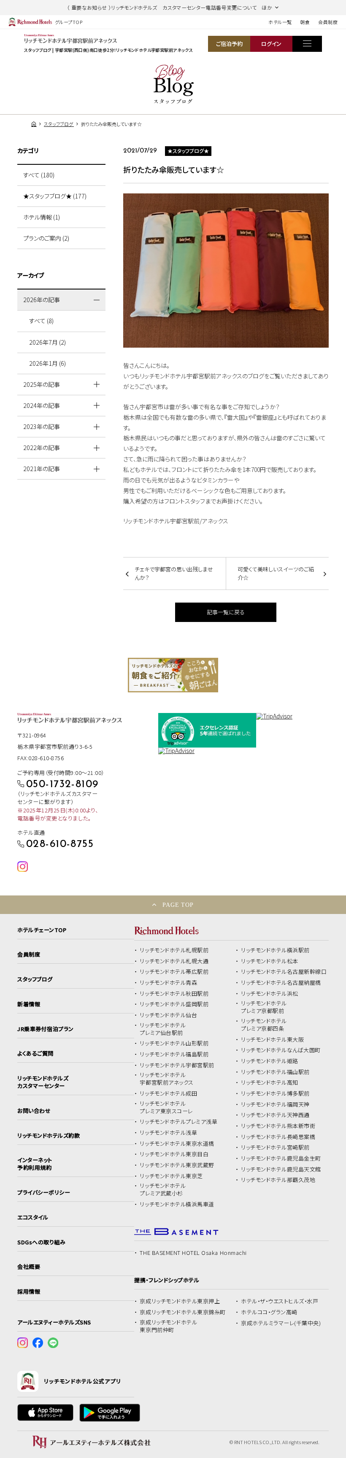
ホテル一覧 (280, 22)
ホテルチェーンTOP (41, 930)
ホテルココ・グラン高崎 (269, 1312)
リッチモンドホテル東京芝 (171, 1176)
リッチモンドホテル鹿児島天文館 (281, 1169)
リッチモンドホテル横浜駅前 (275, 950)
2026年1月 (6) (47, 363)
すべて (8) (41, 320)
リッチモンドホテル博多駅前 (275, 1093)
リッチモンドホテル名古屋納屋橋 (281, 982)
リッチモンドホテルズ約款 (48, 1135)
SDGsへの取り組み (41, 1242)
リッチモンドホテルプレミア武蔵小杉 (163, 1189)
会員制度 (328, 22)
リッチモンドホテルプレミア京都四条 (264, 1024)
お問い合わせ (34, 1111)
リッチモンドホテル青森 (168, 982)
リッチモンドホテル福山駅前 (275, 1072)
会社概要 (28, 1266)
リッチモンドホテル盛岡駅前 (174, 1004)
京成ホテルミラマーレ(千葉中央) (281, 1323)
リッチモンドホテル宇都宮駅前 (177, 1065)
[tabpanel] (173, 675)
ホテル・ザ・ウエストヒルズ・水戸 (279, 1301)
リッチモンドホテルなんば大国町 (281, 1050)
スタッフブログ (35, 979)
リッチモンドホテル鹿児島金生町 (281, 1158)
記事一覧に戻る (226, 612)
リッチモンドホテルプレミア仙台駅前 (163, 1029)
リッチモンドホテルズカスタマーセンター (42, 1082)
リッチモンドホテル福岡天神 (275, 1104)
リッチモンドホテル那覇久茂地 (278, 1180)
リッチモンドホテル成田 (168, 1093)
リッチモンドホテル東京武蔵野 (177, 1165)
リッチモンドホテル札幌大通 (174, 961)
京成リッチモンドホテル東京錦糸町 (182, 1312)
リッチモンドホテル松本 (269, 961)
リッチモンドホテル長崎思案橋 (278, 1137)
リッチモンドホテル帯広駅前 (174, 972)
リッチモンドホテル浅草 (168, 1132)
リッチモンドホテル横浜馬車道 (177, 1204)
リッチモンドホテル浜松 (269, 993)
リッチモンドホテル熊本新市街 (278, 1126)
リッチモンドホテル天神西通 (275, 1115)
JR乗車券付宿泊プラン (45, 1029)
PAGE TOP (178, 904)
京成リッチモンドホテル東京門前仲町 (168, 1326)
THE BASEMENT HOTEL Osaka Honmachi (193, 1253)
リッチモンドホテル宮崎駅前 (275, 1147)
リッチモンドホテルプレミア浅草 (178, 1122)
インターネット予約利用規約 (34, 1163)
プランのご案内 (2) (46, 238)
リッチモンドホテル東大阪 (272, 1039)
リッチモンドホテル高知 (269, 1082)
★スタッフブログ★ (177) (54, 196)
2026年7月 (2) (47, 342)
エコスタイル (32, 1217)
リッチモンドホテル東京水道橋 (177, 1143)
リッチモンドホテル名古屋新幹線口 (284, 972)
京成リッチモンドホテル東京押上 (180, 1301)
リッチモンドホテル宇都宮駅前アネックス (166, 1078)
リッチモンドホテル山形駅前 (174, 1043)
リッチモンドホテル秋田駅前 (174, 993)
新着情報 (28, 1004)
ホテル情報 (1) (41, 217)
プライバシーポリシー (43, 1192)
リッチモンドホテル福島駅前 (174, 1054)
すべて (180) (38, 175)
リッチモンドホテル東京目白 (174, 1154)
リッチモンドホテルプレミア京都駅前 (264, 1007)
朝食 (305, 22)
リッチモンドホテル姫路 (269, 1061)
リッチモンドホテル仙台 (168, 1015)
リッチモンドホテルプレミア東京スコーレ (166, 1107)
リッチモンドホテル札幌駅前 (174, 950)
